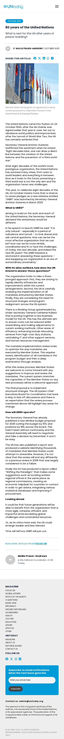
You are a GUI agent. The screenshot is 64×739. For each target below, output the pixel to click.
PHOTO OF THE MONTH (15, 597)
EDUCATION (10, 622)
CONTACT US (11, 649)
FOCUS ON (41, 543)
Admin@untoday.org (31, 701)
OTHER (8, 631)
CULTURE (9, 618)
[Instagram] (16, 659)
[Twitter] (39, 58)
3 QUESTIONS (11, 600)
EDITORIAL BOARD (13, 646)
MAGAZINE (10, 639)
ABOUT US (10, 642)
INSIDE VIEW (10, 603)
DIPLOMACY (10, 606)
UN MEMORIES (11, 612)
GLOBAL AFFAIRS (13, 593)
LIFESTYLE (9, 628)
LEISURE (8, 625)
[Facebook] (34, 58)
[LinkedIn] (44, 58)
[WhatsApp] (48, 58)
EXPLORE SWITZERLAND (15, 609)
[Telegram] (52, 58)
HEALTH (8, 615)
